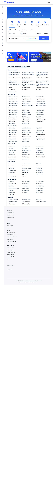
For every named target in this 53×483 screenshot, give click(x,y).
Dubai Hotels (11, 181)
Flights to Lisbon (25, 116)
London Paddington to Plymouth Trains (27, 78)
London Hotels (12, 146)
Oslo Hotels (11, 186)
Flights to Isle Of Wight (41, 105)
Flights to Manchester (27, 99)
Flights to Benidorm (13, 119)
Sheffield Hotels (25, 156)
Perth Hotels (11, 194)
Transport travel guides (41, 201)
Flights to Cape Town (40, 136)
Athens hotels (25, 176)
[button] (2, 2)
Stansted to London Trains (14, 84)
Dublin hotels (39, 163)
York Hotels (11, 148)
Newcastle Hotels (40, 154)
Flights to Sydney (12, 136)
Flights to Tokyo (39, 132)
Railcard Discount (26, 87)
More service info (10, 217)
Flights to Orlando (12, 132)
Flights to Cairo (25, 141)
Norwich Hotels (25, 159)
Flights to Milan (25, 121)
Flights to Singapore (40, 134)
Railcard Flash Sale (12, 92)
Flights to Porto (25, 123)
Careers (8, 230)
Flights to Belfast (26, 96)
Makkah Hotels (39, 192)
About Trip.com (10, 225)
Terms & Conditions (11, 232)
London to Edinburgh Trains (42, 72)
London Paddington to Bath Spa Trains (42, 75)
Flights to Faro (12, 121)
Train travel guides (26, 201)
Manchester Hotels (40, 146)
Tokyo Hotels (25, 186)
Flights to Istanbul (40, 130)
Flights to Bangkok (13, 130)
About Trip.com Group (11, 241)
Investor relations (10, 247)
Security (8, 259)
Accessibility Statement (11, 237)
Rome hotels (11, 166)
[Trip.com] (9, 2)
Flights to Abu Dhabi (26, 136)
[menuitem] (2, 7)
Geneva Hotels (25, 190)
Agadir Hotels (25, 192)
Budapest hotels (12, 170)
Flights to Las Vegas (13, 141)
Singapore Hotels (39, 181)
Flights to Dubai (12, 128)
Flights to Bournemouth (41, 103)
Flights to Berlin (25, 119)
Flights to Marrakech (26, 132)
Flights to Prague (39, 116)
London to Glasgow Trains (14, 72)
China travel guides (26, 199)
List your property (10, 254)
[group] (16, 15)
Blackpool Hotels (39, 148)
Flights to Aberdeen (26, 101)
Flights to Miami (25, 134)
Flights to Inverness (40, 99)
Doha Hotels (11, 190)
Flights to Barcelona (13, 112)
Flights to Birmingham (13, 103)
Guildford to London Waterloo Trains (28, 85)
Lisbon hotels (39, 166)
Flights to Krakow (40, 114)
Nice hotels (11, 174)
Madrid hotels (39, 168)
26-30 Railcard (25, 89)
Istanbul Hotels (25, 183)
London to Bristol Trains (14, 74)
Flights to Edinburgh (13, 96)
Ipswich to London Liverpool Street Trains (42, 82)
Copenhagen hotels (26, 168)
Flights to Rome (39, 112)
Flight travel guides (13, 201)
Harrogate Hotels (12, 156)
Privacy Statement (10, 234)
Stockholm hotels (12, 176)
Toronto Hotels (39, 188)
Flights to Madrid (39, 121)
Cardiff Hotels (25, 152)
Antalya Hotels (12, 192)
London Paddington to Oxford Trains (42, 85)
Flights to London (40, 96)
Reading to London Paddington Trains (13, 82)
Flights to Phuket (12, 139)
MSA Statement (10, 239)
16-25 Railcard (12, 89)
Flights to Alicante (40, 110)
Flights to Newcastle (40, 101)
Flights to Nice (12, 123)
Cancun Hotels (25, 188)
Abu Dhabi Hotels (40, 183)
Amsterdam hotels (26, 163)
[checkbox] (32, 30)
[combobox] (12, 33)
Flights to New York (26, 128)
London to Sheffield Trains (28, 74)
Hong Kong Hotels (40, 186)
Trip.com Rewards (10, 250)
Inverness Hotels (12, 159)
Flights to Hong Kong (40, 139)
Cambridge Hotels (26, 154)
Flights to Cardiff (25, 103)
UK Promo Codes (26, 203)
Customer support (10, 212)
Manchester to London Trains (42, 77)
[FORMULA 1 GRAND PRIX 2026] (40, 57)
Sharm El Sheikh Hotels (14, 188)
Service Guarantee (10, 215)
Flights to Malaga (26, 112)
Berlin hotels (11, 168)
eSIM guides (38, 199)
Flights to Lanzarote (13, 116)
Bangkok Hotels (39, 190)
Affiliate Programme (11, 252)
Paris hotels (11, 163)
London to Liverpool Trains (14, 77)
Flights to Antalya (26, 130)
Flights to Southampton (27, 105)
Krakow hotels (25, 170)
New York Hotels (25, 181)
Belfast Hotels (12, 154)
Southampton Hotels (40, 156)
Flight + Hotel (32, 38)
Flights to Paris (25, 110)
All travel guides (12, 203)
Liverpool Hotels (12, 150)
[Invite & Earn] (17, 57)
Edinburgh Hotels (26, 146)
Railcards (10, 87)
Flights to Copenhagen (41, 119)
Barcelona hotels (25, 166)
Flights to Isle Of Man (13, 101)
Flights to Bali (39, 128)
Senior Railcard (39, 89)
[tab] (12, 23)
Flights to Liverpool (13, 105)
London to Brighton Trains (27, 72)
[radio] (11, 30)
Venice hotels (25, 172)
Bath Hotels (24, 148)
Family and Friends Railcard (42, 87)
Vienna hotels (39, 170)
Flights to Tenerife (12, 114)
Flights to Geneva (12, 134)
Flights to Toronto (26, 139)
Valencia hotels (39, 174)
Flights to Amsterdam (13, 110)
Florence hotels (39, 172)
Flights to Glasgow (12, 99)
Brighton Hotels (39, 152)
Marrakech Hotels (12, 183)
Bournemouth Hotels (26, 150)
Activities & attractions (13, 199)
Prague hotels (12, 172)
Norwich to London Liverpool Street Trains (28, 82)
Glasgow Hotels (39, 150)
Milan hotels (25, 174)
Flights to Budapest (26, 114)
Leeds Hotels (11, 152)
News (8, 228)
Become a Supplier (11, 256)
